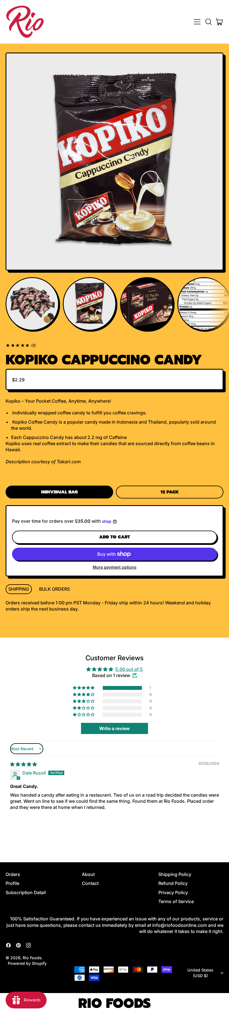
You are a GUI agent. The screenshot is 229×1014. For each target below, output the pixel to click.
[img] (23, 764)
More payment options (115, 567)
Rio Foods (32, 957)
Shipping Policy (174, 874)
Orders (13, 874)
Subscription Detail (26, 892)
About (88, 874)
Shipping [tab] (18, 589)
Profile (12, 883)
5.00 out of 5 (129, 669)
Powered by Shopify (27, 963)
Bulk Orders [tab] (54, 589)
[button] (208, 22)
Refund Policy (173, 883)
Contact (90, 883)
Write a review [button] (114, 728)
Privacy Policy (173, 892)
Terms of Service (176, 901)
